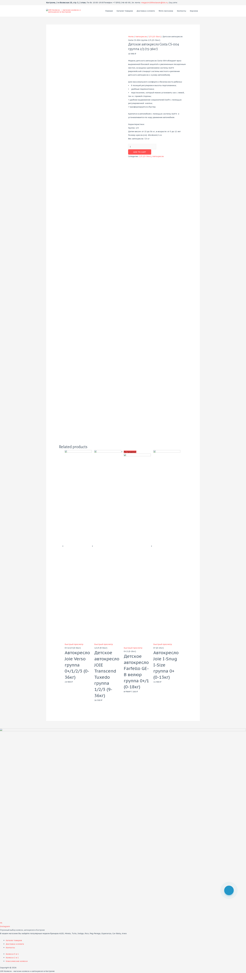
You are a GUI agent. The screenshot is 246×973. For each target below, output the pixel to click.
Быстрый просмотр (74, 644)
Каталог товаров (125, 11)
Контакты (181, 11)
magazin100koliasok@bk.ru (154, 2)
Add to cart (139, 152)
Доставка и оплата (146, 11)
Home (131, 36)
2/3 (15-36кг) (155, 36)
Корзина (194, 11)
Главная (109, 11)
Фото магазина (166, 11)
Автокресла (141, 36)
